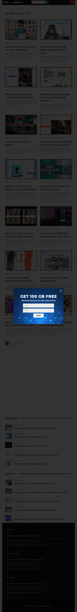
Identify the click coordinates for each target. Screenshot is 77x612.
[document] (38, 306)
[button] (61, 291)
